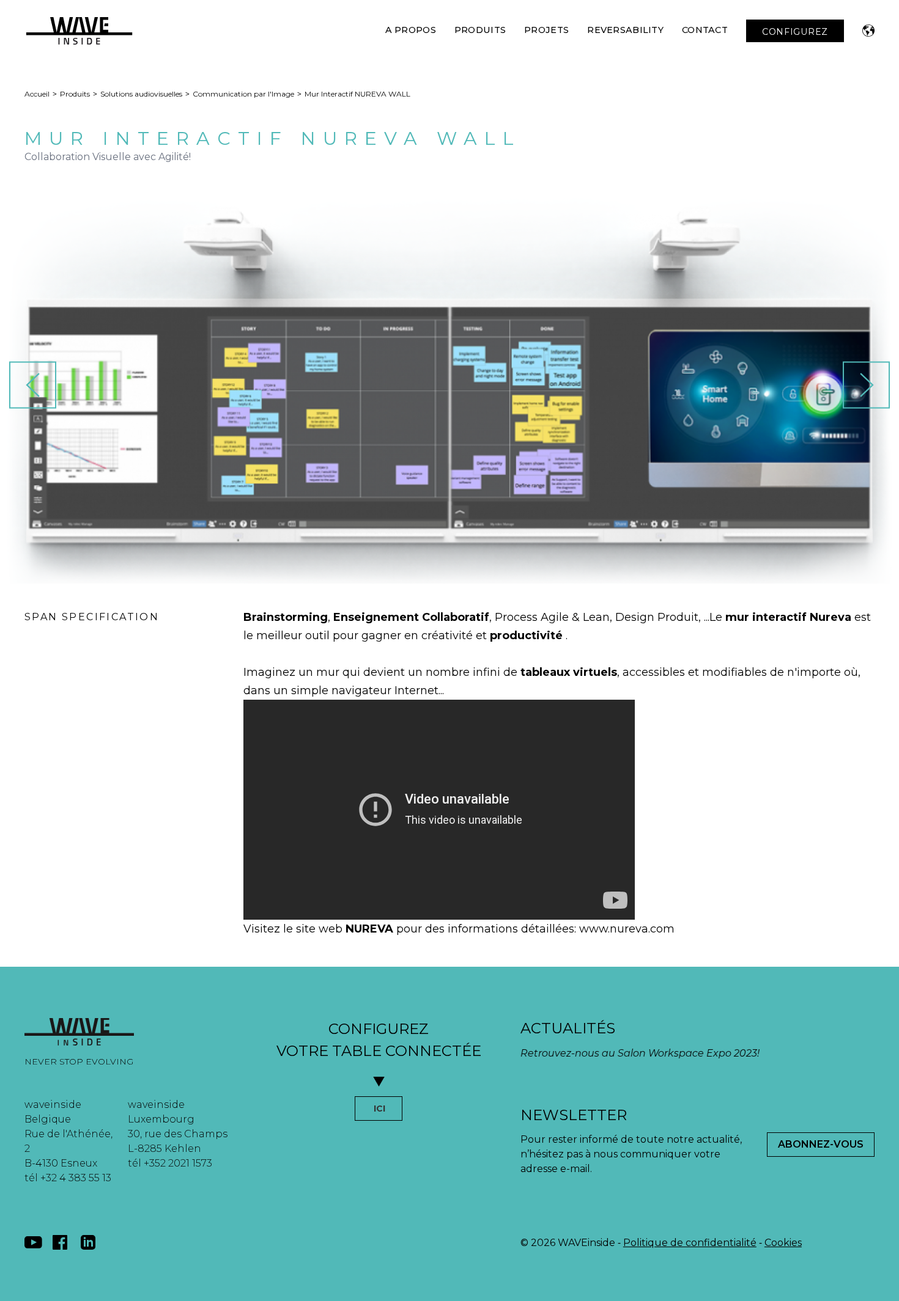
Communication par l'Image (243, 93)
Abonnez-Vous (821, 1144)
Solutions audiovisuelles (141, 93)
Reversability (625, 29)
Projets (546, 29)
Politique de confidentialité (690, 1242)
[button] (868, 30)
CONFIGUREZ (795, 31)
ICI (379, 1108)
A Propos (410, 29)
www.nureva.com (627, 929)
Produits (480, 29)
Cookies (783, 1242)
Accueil (37, 93)
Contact (705, 29)
